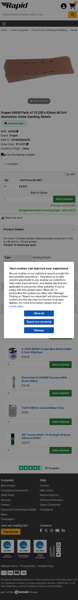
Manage (39, 330)
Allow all (39, 313)
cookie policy (16, 306)
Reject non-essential (39, 321)
